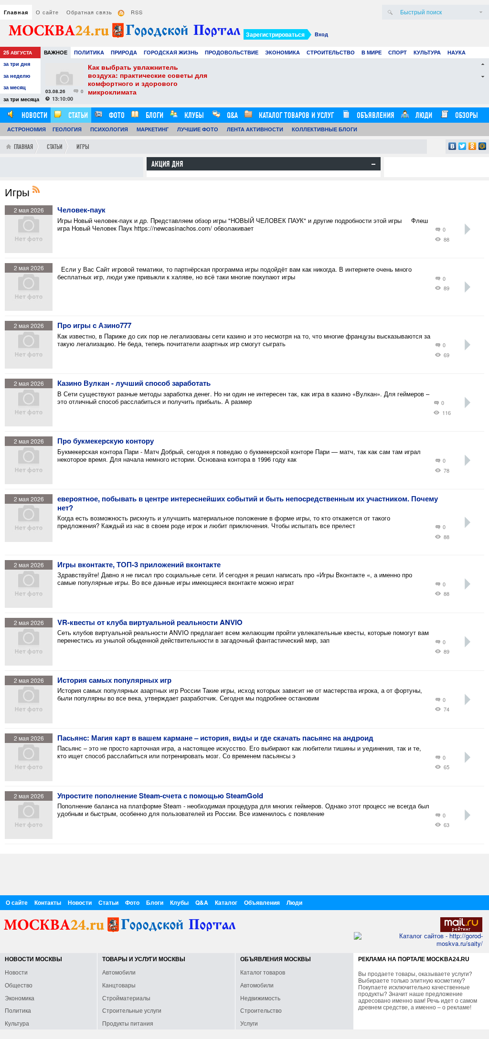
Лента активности (255, 129)
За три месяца (21, 99)
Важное (55, 52)
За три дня (16, 63)
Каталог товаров (262, 972)
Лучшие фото (197, 129)
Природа (124, 52)
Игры (82, 147)
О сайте (47, 12)
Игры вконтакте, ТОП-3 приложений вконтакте (139, 565)
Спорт (397, 52)
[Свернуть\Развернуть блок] (373, 164)
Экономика (282, 52)
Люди (423, 115)
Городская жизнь (171, 52)
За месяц (14, 87)
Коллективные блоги (324, 129)
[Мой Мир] (483, 146)
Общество (18, 985)
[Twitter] (462, 146)
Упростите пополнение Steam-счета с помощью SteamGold (160, 796)
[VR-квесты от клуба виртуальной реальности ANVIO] (31, 663)
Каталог (226, 902)
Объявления (374, 115)
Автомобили (119, 972)
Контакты (47, 902)
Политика (89, 52)
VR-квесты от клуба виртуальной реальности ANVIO (150, 622)
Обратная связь (89, 12)
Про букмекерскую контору (105, 441)
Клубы (193, 115)
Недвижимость (260, 998)
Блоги (153, 115)
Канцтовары (119, 985)
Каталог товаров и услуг (295, 115)
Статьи (77, 115)
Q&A (231, 115)
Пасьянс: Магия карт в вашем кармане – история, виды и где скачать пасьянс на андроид (215, 738)
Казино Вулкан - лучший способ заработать (134, 383)
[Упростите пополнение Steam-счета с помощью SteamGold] (31, 836)
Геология (67, 129)
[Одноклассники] (473, 146)
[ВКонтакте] (452, 146)
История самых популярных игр (114, 680)
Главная (16, 12)
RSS (137, 12)
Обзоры (465, 115)
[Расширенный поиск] (481, 12)
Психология (109, 129)
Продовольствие (231, 52)
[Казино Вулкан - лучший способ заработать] (31, 423)
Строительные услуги (131, 1010)
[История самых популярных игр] (31, 720)
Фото (116, 115)
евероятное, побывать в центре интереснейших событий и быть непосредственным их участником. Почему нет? (247, 503)
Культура (427, 52)
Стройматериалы (126, 998)
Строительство (331, 52)
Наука (456, 52)
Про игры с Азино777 (94, 325)
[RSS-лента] (38, 190)
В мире (371, 52)
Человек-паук (81, 210)
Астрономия (26, 129)
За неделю (16, 75)
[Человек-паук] (31, 250)
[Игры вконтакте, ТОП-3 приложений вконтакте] (31, 605)
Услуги (249, 1023)
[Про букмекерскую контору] (31, 481)
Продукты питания (127, 1023)
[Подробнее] (467, 229)
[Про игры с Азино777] (31, 366)
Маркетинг (153, 129)
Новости (33, 115)
